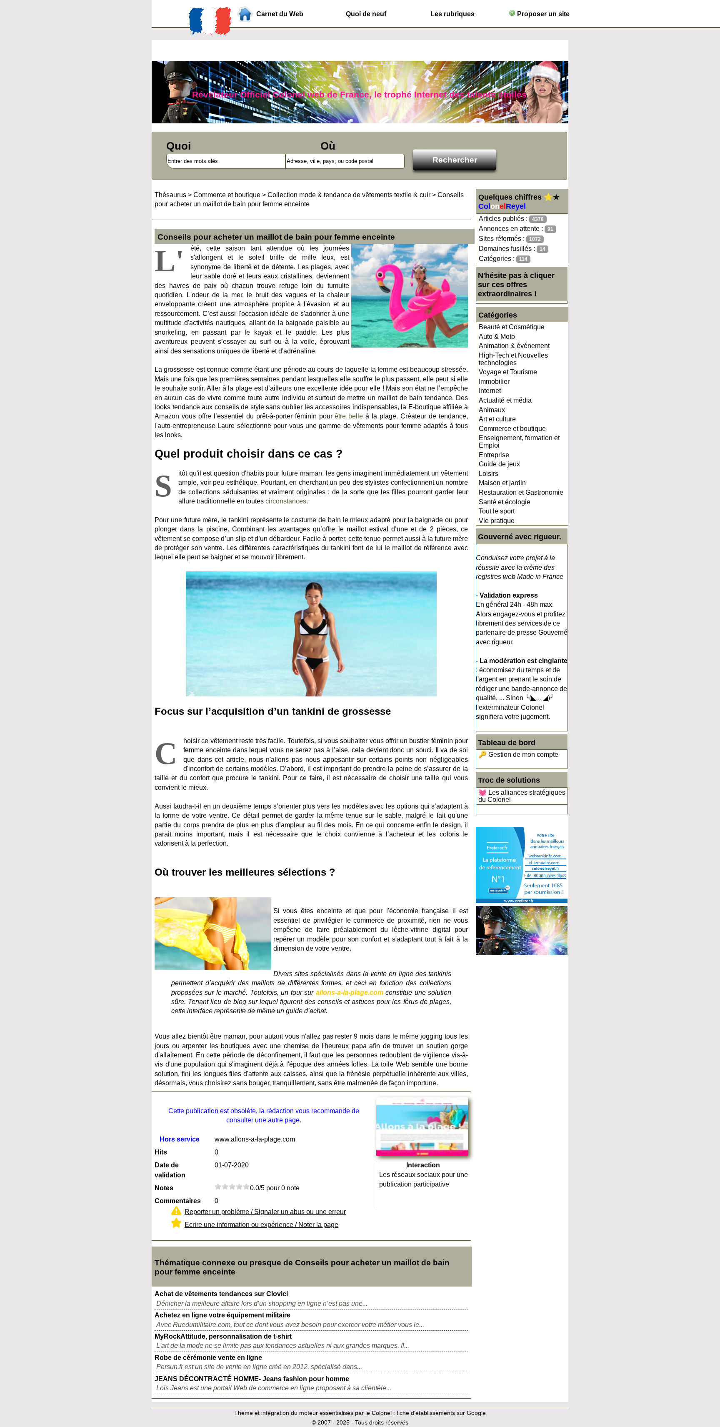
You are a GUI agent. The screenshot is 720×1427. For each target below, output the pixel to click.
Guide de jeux (499, 464)
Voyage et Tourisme (508, 372)
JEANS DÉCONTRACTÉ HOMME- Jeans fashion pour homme (252, 1378)
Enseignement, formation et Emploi (519, 441)
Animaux (492, 409)
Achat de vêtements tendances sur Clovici (221, 1293)
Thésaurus (170, 194)
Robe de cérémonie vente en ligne (208, 1357)
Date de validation (170, 1170)
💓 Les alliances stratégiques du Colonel (521, 796)
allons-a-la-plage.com (349, 992)
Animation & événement (514, 345)
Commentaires (178, 1200)
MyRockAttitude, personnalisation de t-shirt (223, 1336)
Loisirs (488, 473)
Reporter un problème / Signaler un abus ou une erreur (265, 1211)
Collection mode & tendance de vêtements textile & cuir (349, 194)
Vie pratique (497, 520)
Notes (164, 1188)
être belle (349, 416)
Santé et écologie (504, 502)
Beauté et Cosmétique (512, 326)
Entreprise (494, 454)
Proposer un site (542, 14)
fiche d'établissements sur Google (441, 1412)
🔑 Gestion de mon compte (518, 754)
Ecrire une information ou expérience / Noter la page (261, 1224)
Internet (490, 390)
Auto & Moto (497, 336)
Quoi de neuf (366, 14)
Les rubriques (452, 14)
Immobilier (494, 381)
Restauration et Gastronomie (521, 492)
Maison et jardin (502, 482)
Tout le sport (497, 511)
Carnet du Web (279, 14)
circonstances (285, 501)
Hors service (180, 1139)
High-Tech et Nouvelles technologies (513, 359)
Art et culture (497, 419)
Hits (161, 1152)
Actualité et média (505, 400)
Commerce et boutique (512, 428)
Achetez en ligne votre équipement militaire (222, 1315)
